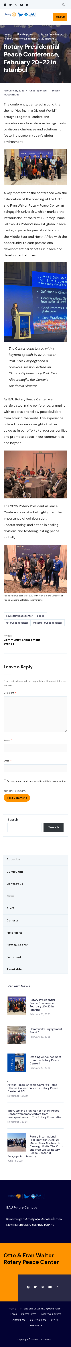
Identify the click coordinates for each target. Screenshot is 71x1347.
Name (8, 740)
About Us (13, 859)
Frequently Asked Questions (40, 1308)
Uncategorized (25, 34)
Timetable (14, 969)
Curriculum (15, 872)
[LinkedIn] (26, 4)
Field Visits (14, 933)
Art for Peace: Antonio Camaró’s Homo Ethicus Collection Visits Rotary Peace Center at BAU (32, 1088)
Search (12, 819)
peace (40, 615)
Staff (10, 908)
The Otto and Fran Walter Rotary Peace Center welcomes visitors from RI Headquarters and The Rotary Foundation (34, 1114)
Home (7, 34)
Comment (10, 692)
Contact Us (15, 884)
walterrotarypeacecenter (47, 622)
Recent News (18, 986)
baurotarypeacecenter (19, 615)
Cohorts (13, 920)
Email (7, 760)
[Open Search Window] (63, 4)
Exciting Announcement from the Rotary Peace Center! (45, 1060)
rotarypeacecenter (17, 622)
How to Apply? (17, 945)
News (10, 896)
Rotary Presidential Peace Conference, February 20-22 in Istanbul (42, 1005)
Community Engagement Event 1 (22, 640)
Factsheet (14, 957)
